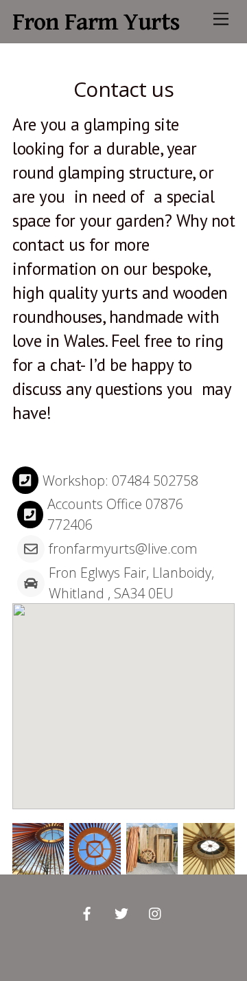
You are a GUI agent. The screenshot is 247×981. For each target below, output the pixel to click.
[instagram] (155, 912)
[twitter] (121, 912)
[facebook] (87, 912)
